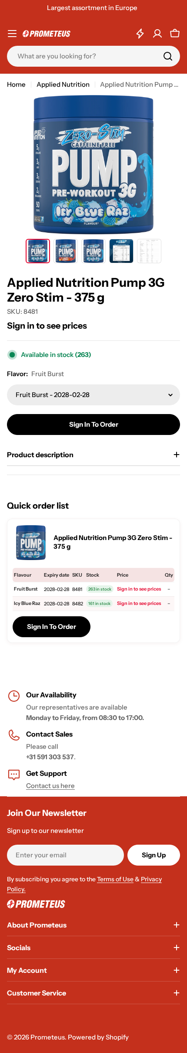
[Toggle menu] (12, 33)
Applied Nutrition (63, 84)
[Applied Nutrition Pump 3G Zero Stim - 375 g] (38, 251)
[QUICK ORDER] (140, 33)
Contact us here (50, 785)
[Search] (168, 56)
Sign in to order (93, 424)
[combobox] (93, 56)
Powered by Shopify (98, 1037)
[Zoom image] (30, 542)
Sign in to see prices (47, 325)
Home (16, 84)
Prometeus (47, 1037)
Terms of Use (115, 879)
